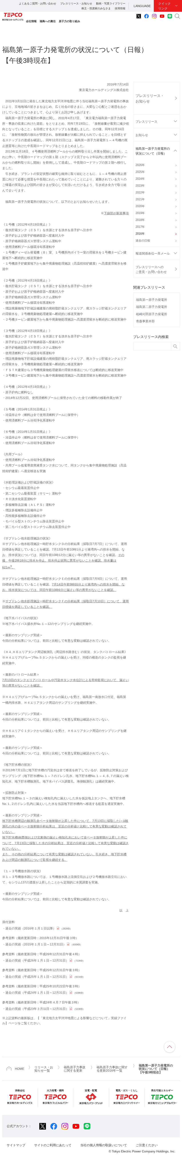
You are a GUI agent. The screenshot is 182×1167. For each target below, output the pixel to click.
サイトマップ (16, 1145)
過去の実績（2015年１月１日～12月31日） (43, 944)
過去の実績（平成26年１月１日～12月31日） (45, 960)
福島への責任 (48, 21)
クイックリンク (164, 6)
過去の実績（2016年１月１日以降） (38, 928)
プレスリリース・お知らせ (76, 3)
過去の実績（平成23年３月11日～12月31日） (45, 1008)
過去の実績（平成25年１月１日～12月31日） (45, 976)
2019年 (140, 213)
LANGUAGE (142, 6)
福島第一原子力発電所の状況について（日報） (153, 151)
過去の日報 (143, 240)
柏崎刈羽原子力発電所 (151, 314)
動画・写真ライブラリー (110, 3)
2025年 (140, 172)
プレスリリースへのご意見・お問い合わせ (151, 269)
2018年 (140, 220)
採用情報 (120, 8)
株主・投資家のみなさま (96, 8)
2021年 (140, 199)
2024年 (140, 178)
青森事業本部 (145, 321)
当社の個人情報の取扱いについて (103, 1145)
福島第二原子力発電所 (151, 307)
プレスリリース (146, 121)
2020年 (140, 206)
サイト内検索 (177, 16)
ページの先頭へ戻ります (169, 1047)
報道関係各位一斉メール (153, 253)
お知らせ (142, 135)
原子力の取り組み (69, 21)
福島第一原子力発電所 (151, 299)
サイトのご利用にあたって (52, 1145)
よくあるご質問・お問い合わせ (37, 3)
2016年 (140, 233)
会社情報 (31, 21)
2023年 (140, 185)
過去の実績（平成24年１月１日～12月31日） (45, 992)
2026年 (140, 165)
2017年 (140, 226)
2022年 (140, 192)
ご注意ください (147, 1145)
